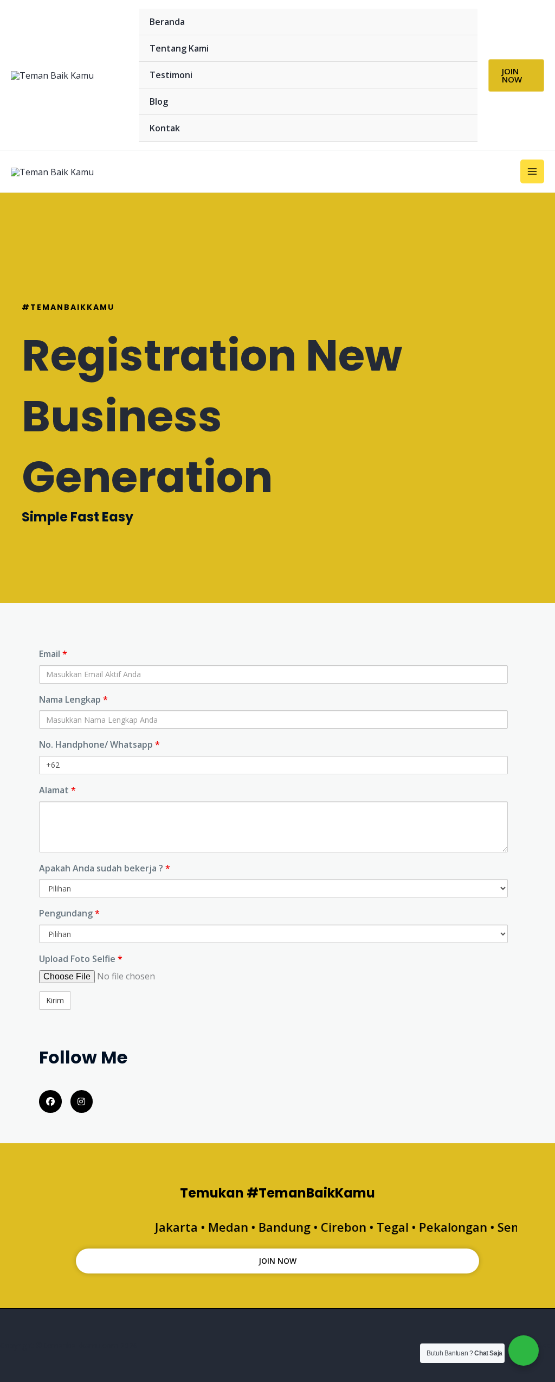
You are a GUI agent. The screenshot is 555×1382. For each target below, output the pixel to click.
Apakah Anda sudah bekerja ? (104, 868)
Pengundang (69, 913)
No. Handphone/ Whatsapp (99, 744)
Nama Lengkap (73, 699)
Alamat (57, 790)
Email (53, 654)
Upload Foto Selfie (80, 959)
